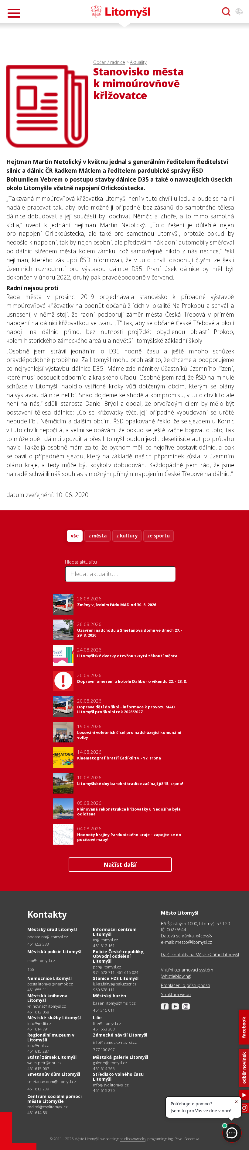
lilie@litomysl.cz (107, 1023)
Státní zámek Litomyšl (52, 1057)
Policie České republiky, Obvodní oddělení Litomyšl (119, 956)
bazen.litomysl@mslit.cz (114, 1003)
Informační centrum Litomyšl (115, 931)
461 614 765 (103, 1068)
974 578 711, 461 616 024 (115, 972)
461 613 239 (38, 1089)
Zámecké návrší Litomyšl (120, 1035)
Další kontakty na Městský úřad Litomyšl (200, 954)
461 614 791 (38, 1029)
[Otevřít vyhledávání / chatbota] (226, 11)
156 (30, 969)
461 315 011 (103, 1010)
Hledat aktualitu (81, 562)
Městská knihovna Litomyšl (47, 998)
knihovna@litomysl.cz (46, 1006)
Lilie (97, 1017)
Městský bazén (109, 996)
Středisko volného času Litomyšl (118, 1076)
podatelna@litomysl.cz (47, 937)
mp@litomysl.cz (41, 960)
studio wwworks (132, 1138)
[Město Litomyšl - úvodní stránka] (120, 11)
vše (75, 536)
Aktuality (138, 62)
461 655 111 (38, 989)
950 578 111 (103, 989)
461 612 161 (103, 945)
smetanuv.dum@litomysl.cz (51, 1081)
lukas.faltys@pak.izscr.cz (115, 984)
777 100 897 (103, 1049)
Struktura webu (176, 994)
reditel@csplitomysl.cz (47, 1107)
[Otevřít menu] (14, 13)
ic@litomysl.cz (105, 940)
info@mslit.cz (39, 1023)
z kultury (127, 536)
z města (97, 536)
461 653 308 (103, 1029)
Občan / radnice (109, 62)
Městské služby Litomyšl (54, 1017)
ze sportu (158, 536)
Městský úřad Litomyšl (52, 929)
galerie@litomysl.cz (110, 1063)
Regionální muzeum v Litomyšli (50, 1037)
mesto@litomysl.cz (193, 942)
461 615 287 (38, 1051)
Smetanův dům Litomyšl (53, 1074)
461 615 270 (103, 1090)
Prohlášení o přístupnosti (185, 985)
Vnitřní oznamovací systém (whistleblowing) (187, 973)
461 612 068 (38, 1012)
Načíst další (120, 864)
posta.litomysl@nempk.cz (50, 984)
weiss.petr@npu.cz (44, 1063)
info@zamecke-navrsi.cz (115, 1042)
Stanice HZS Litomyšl (115, 978)
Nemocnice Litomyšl (49, 978)
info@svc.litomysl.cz (111, 1085)
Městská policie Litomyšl (54, 951)
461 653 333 (38, 944)
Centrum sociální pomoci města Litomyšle (54, 1098)
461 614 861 (38, 1112)
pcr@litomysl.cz (107, 967)
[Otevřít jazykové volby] (239, 11)
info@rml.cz (38, 1045)
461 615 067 (38, 1068)
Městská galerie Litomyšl (120, 1057)
